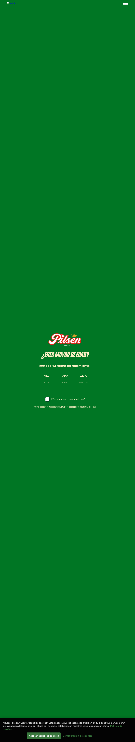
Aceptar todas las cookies (44, 735)
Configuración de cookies (77, 735)
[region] (67, 730)
